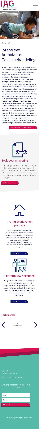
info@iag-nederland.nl (9, 373)
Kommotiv (22, 419)
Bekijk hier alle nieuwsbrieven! (12, 377)
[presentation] (3, 325)
